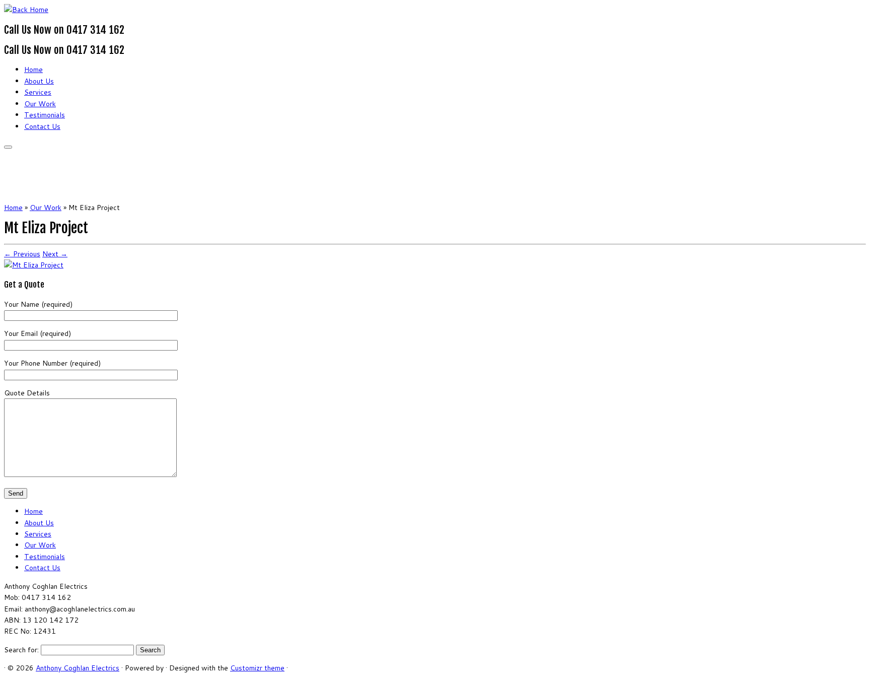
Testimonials (44, 115)
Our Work (40, 104)
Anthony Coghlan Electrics (77, 668)
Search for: (21, 650)
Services (37, 92)
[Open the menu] (8, 147)
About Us (39, 81)
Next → (54, 254)
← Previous (22, 254)
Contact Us (42, 126)
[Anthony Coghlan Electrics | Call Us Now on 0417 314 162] (26, 10)
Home (33, 69)
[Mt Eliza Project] (33, 265)
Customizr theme (257, 668)
